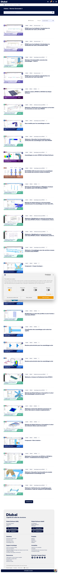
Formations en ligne (35, 551)
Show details (48, 294)
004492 (26, 390)
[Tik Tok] (42, 557)
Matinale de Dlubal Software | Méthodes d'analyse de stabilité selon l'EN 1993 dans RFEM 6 (39, 187)
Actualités (33, 548)
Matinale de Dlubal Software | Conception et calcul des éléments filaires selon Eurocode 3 (39, 425)
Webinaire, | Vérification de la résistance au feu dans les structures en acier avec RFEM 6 (39, 108)
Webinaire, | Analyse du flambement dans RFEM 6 (38, 377)
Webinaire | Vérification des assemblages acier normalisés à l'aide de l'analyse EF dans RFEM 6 (38, 488)
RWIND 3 (33, 542)
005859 (26, 25)
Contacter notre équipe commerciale (13, 552)
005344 (26, 120)
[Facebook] (37, 557)
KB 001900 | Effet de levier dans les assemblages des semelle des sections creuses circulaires (39, 171)
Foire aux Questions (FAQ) (11, 547)
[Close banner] (53, 274)
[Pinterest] (40, 557)
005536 (26, 57)
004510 (26, 374)
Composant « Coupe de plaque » (34, 266)
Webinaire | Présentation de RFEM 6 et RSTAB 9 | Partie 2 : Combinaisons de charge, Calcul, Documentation (38, 457)
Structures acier (9, 539)
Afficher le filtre (28, 570)
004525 (26, 326)
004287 (26, 469)
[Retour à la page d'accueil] (4, 1)
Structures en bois (10, 541)
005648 (26, 41)
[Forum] (32, 557)
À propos (15, 567)
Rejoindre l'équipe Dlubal (38, 555)
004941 (26, 199)
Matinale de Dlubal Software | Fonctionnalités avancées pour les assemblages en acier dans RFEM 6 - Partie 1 (39, 203)
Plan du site (20, 567)
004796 (26, 247)
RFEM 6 (31, 25)
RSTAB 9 (35, 184)
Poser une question (10, 548)
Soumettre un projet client (11, 558)
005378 (26, 104)
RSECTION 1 (33, 541)
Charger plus (29, 501)
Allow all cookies (45, 297)
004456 (26, 421)
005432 (26, 73)
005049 (26, 184)
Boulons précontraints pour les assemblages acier (39, 345)
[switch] (22, 290)
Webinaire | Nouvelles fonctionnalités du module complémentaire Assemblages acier (38, 473)
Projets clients (9, 560)
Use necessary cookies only (12, 297)
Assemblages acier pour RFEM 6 (39, 57)
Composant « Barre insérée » (33, 440)
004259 (26, 485)
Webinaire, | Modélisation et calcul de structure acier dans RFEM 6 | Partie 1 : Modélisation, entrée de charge (39, 235)
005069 (26, 168)
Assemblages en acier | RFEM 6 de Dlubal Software (39, 155)
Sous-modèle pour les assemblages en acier (37, 123)
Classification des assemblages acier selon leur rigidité (38, 330)
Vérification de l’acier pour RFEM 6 (39, 104)
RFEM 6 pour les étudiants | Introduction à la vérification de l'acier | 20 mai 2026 (37, 29)
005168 (26, 152)
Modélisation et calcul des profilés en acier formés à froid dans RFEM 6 (39, 314)
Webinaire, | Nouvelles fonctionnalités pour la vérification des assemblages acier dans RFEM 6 (38, 140)
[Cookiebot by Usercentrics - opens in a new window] (46, 275)
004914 (26, 215)
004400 (26, 453)
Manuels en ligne (9, 561)
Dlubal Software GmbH (37, 521)
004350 (26, 437)
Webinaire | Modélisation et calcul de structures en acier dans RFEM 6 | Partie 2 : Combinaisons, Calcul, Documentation (39, 219)
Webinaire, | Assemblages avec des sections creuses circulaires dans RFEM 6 (39, 251)
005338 (26, 136)
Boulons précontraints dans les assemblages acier (39, 361)
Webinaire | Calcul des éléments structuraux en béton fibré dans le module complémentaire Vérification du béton (38, 409)
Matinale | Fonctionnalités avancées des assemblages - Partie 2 (36, 60)
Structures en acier (37, 25)
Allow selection (29, 297)
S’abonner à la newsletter (36, 547)
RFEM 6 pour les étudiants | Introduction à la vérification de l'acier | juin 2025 (37, 76)
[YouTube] (35, 557)
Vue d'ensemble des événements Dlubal (39, 550)
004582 (26, 310)
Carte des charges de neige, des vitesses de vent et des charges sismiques (17, 551)
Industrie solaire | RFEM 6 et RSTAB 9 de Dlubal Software (38, 92)
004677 (26, 263)
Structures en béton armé (11, 538)
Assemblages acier (10, 542)
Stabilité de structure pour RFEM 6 (39, 374)
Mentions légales (9, 567)
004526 (26, 342)
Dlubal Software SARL (12, 521)
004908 (26, 231)
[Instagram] (45, 557)
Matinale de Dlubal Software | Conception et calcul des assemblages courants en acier (39, 393)
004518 (26, 358)
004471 (26, 406)
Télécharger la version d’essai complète (14, 557)
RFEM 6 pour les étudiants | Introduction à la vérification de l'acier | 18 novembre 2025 (37, 45)
